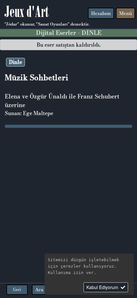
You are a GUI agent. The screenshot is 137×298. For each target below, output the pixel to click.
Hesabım (101, 13)
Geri (17, 289)
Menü (125, 13)
